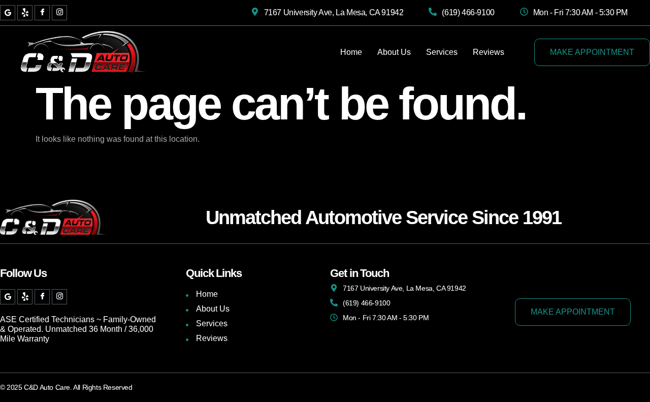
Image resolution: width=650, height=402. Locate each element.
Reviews (488, 52)
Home (351, 52)
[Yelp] (24, 12)
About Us (394, 52)
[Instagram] (59, 12)
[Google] (7, 12)
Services (442, 52)
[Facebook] (42, 12)
